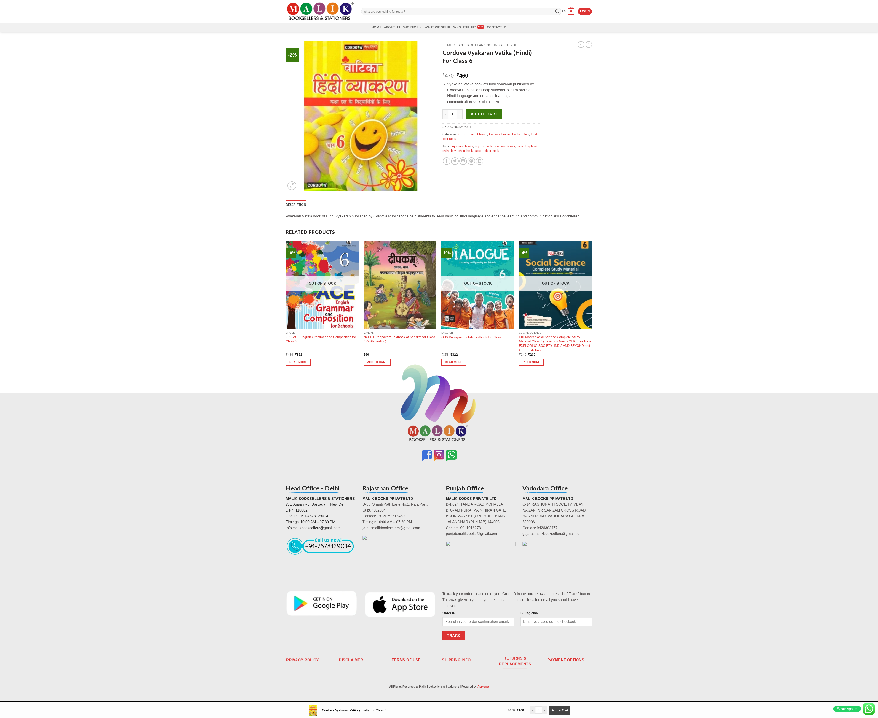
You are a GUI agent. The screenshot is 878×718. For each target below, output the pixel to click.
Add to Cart (560, 710)
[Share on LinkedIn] (479, 161)
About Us (392, 27)
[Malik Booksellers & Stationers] (320, 11)
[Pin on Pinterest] (471, 161)
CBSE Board (466, 134)
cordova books (505, 146)
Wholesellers (464, 27)
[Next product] (581, 44)
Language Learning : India (480, 45)
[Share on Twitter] (455, 161)
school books (492, 150)
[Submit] (557, 11)
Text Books (450, 139)
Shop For (410, 27)
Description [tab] (296, 204)
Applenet (483, 686)
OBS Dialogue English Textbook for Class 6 (472, 337)
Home (376, 27)
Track (454, 636)
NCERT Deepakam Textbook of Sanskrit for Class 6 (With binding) (399, 339)
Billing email (530, 613)
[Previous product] (589, 44)
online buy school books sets (461, 150)
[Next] (592, 307)
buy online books (462, 146)
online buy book (527, 146)
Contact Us (497, 27)
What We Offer (437, 27)
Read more (298, 362)
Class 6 (482, 134)
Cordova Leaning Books (505, 134)
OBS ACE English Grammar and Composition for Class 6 (321, 339)
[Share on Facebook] (446, 161)
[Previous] (286, 307)
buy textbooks (484, 146)
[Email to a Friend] (463, 161)
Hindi (511, 45)
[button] (568, 11)
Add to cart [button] (377, 362)
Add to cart (484, 114)
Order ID (448, 613)
